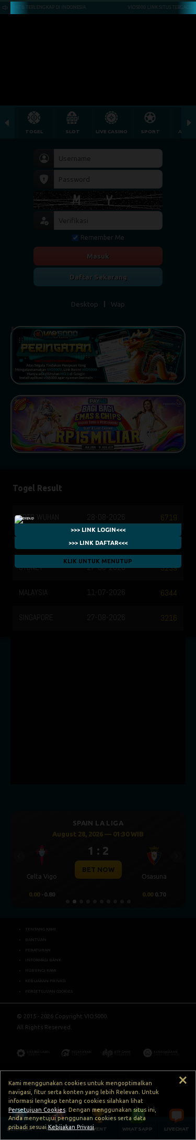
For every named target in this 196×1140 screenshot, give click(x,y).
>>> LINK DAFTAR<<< (98, 543)
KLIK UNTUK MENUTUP (98, 561)
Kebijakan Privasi (71, 1127)
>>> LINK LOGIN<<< (98, 530)
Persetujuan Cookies (36, 1110)
